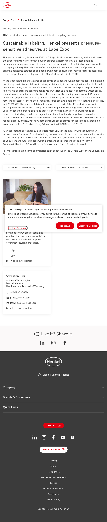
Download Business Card (23, 302)
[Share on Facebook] (65, 343)
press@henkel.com (20, 297)
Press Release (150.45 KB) (75, 167)
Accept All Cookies (87, 225)
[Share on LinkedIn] (42, 343)
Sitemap (53, 460)
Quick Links (10, 407)
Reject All (65, 225)
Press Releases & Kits (32, 20)
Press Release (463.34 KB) (21, 167)
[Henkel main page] (7, 5)
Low (13, 255)
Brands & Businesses (16, 397)
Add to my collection (21, 260)
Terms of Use (54, 471)
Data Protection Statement (53, 477)
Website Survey (51, 450)
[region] (53, 218)
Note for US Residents (53, 488)
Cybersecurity (53, 499)
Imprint (53, 466)
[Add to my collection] (48, 167)
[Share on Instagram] (53, 343)
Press (13, 20)
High (13, 250)
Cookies (53, 483)
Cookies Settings (17, 228)
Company (9, 387)
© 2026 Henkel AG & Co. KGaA (54, 509)
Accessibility (53, 494)
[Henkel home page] (4, 20)
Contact (52, 426)
